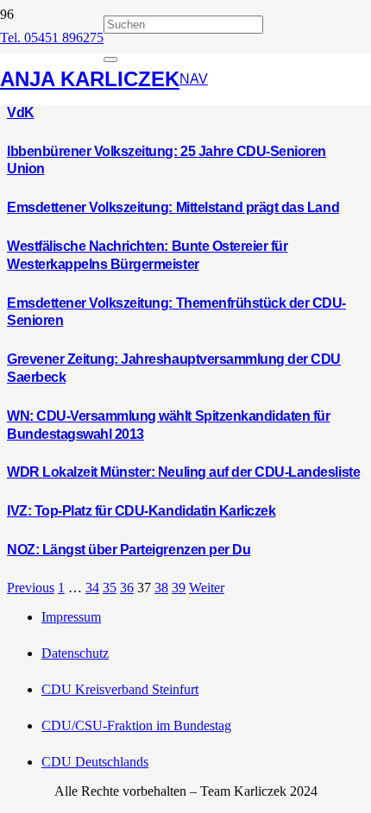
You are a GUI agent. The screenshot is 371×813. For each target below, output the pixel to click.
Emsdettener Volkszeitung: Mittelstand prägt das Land (173, 207)
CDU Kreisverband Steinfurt (119, 689)
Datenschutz (75, 653)
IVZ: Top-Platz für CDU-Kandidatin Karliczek (141, 510)
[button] (193, 79)
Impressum (71, 617)
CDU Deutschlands (94, 761)
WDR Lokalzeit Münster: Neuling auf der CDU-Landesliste (183, 472)
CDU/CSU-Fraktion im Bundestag (136, 725)
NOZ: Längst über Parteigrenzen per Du (128, 549)
